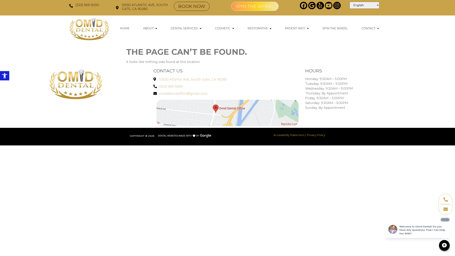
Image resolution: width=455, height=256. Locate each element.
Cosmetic (223, 28)
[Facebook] (303, 5)
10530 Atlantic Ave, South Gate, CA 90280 (145, 7)
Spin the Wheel (335, 28)
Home (125, 28)
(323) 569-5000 (87, 5)
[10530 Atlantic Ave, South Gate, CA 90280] (117, 8)
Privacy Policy (316, 135)
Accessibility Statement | (290, 135)
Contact (368, 28)
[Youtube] (328, 5)
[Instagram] (337, 5)
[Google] (312, 5)
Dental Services (184, 28)
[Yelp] (320, 5)
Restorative (258, 28)
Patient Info (295, 28)
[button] (4, 75)
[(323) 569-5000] (71, 6)
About (148, 28)
